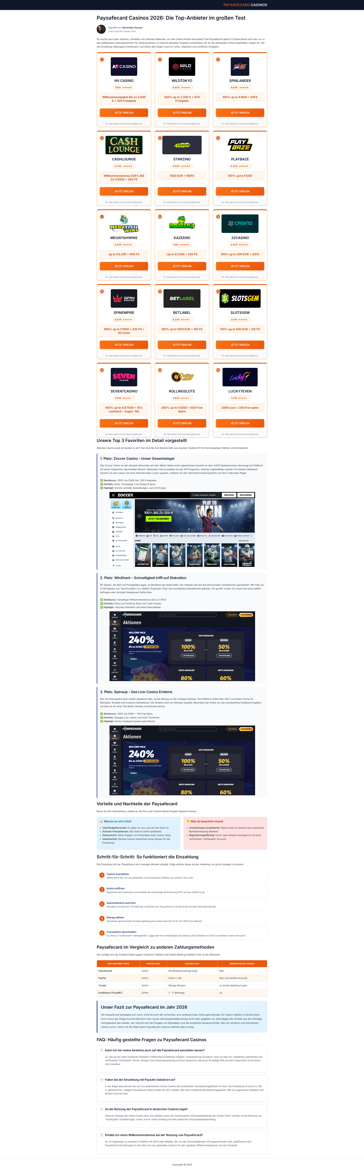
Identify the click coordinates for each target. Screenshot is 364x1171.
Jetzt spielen (124, 112)
